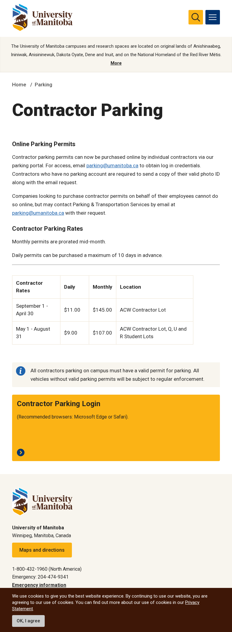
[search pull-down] (195, 17)
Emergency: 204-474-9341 (40, 577)
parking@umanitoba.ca (112, 165)
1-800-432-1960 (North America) (47, 569)
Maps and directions (42, 550)
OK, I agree (28, 621)
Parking (43, 85)
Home (19, 85)
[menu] (212, 17)
